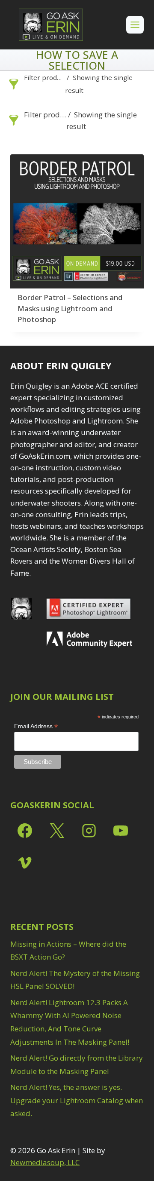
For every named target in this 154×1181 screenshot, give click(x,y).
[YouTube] (120, 830)
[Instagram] (89, 830)
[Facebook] (24, 830)
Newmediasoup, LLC (45, 1162)
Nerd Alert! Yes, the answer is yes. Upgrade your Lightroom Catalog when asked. (76, 1100)
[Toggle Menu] (135, 25)
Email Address (36, 726)
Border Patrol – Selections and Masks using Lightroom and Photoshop (70, 308)
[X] (56, 830)
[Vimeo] (24, 862)
